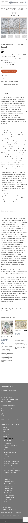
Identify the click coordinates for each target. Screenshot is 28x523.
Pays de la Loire (8, 490)
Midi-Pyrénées (7, 474)
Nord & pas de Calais (9, 477)
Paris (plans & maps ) (9, 481)
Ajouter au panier (9, 71)
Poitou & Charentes (9, 495)
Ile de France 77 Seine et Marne (11, 461)
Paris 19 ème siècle (8, 486)
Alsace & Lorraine (18, 9)
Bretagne (6, 447)
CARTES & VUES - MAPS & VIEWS (17, 8)
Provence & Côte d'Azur (10, 497)
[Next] (24, 25)
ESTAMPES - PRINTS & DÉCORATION (11, 513)
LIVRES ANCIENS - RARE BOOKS (10, 516)
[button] (2, 2)
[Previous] (3, 25)
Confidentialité (5, 411)
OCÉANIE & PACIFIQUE (8, 509)
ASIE (4, 431)
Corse (5, 454)
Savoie (5, 502)
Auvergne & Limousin (9, 443)
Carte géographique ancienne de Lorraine (18, 334)
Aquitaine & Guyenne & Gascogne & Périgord (15, 440)
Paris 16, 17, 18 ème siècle (10, 483)
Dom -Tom (6, 456)
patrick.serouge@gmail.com (8, 405)
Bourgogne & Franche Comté (11, 445)
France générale (8, 459)
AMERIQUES (6, 429)
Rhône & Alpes (7, 499)
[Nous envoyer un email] (2, 414)
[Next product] (12, 12)
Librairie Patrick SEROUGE (8, 390)
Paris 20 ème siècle (8, 488)
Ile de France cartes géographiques (12, 470)
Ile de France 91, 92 (8, 465)
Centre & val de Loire (9, 450)
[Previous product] (15, 12)
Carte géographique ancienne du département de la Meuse (5, 340)
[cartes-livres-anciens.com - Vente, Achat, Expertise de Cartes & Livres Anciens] (16, 2)
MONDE (5, 505)
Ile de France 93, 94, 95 (9, 468)
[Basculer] (2, 85)
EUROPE (5, 434)
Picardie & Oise (8, 492)
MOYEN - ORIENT (7, 507)
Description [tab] (4, 93)
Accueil (4, 8)
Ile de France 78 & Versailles (11, 463)
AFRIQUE (5, 427)
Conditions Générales (7, 409)
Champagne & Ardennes (10, 452)
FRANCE (8, 9)
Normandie (7, 479)
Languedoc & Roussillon (10, 472)
